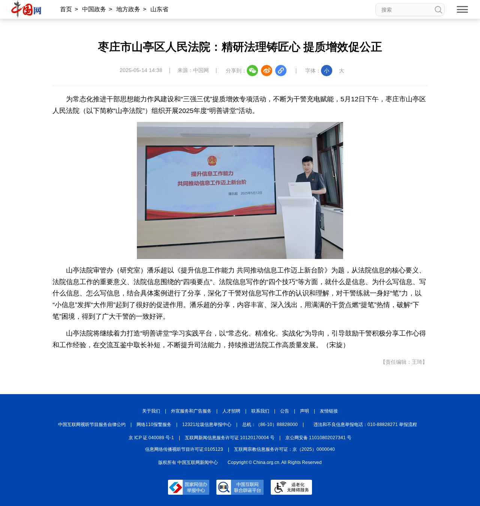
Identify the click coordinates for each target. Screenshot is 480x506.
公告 (284, 411)
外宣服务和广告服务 (191, 411)
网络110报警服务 (153, 424)
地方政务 (128, 9)
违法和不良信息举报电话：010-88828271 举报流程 (365, 424)
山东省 (159, 9)
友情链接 (329, 411)
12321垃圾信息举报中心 (206, 424)
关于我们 (151, 411)
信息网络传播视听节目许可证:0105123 (184, 449)
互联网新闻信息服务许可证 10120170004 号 (229, 437)
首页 (66, 9)
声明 (304, 411)
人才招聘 (231, 411)
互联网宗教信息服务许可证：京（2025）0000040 (284, 449)
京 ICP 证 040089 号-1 (151, 437)
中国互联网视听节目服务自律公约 (92, 424)
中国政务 (94, 9)
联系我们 (260, 411)
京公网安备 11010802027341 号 (318, 437)
